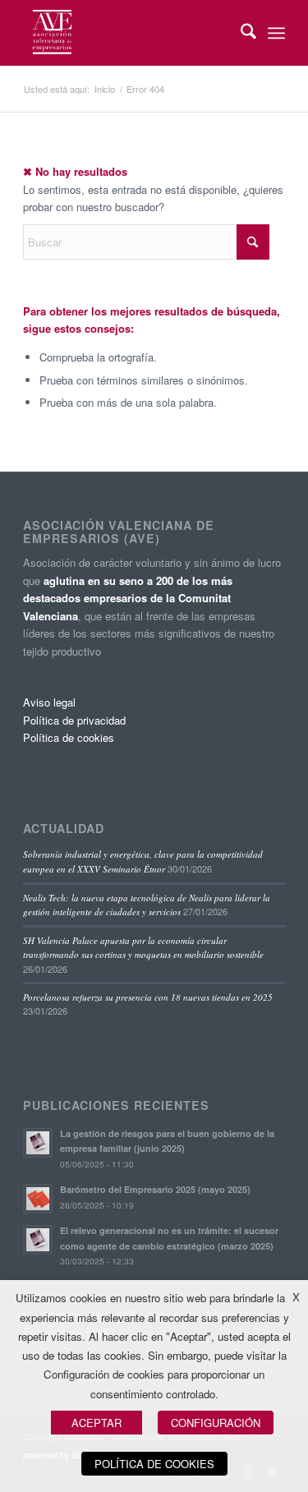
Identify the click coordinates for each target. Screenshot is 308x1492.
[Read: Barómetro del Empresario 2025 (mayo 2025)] (38, 1198)
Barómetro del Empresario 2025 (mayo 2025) (155, 1189)
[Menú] (276, 33)
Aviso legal (49, 702)
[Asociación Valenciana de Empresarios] (127, 33)
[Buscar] (240, 33)
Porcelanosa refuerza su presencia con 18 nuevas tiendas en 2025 (148, 997)
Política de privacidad (74, 720)
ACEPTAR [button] (96, 1422)
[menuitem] (240, 33)
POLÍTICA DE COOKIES (154, 1463)
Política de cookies (68, 737)
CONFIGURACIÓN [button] (215, 1422)
